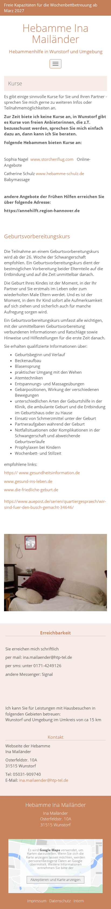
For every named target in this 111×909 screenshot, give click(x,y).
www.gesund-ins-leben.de (28, 481)
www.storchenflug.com (52, 159)
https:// (11, 472)
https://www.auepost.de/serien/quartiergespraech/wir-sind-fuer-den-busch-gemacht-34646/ (55, 504)
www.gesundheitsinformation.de (49, 472)
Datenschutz (60, 900)
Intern (79, 900)
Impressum (36, 900)
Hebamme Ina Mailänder (55, 33)
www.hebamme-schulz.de (60, 173)
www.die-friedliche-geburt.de (31, 489)
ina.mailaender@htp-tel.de (43, 780)
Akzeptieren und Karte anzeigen (55, 879)
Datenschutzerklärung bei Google (55, 871)
